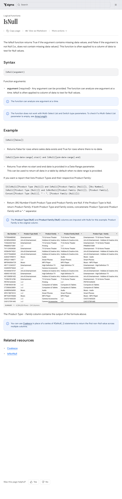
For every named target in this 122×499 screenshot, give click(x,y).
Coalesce (27, 323)
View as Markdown (38, 30)
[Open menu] (115, 4)
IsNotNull (12, 353)
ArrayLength (41, 116)
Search (24, 4)
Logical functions (12, 15)
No (47, 481)
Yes (35, 481)
